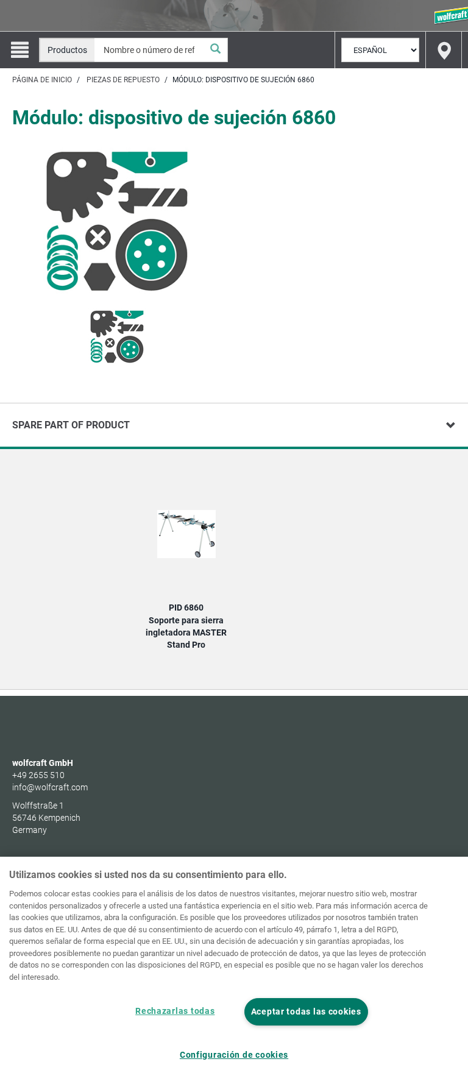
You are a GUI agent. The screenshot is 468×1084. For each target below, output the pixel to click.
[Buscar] (215, 50)
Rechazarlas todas (174, 1011)
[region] (234, 970)
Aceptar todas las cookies (306, 1012)
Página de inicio (42, 80)
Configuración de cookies (234, 1055)
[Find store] (443, 50)
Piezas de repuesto (123, 80)
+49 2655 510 (38, 775)
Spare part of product (71, 425)
